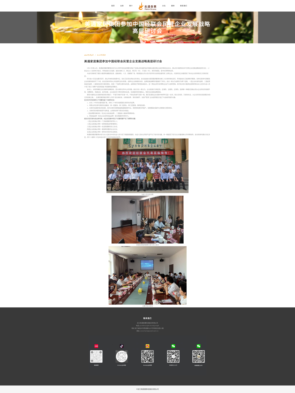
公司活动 (102, 55)
